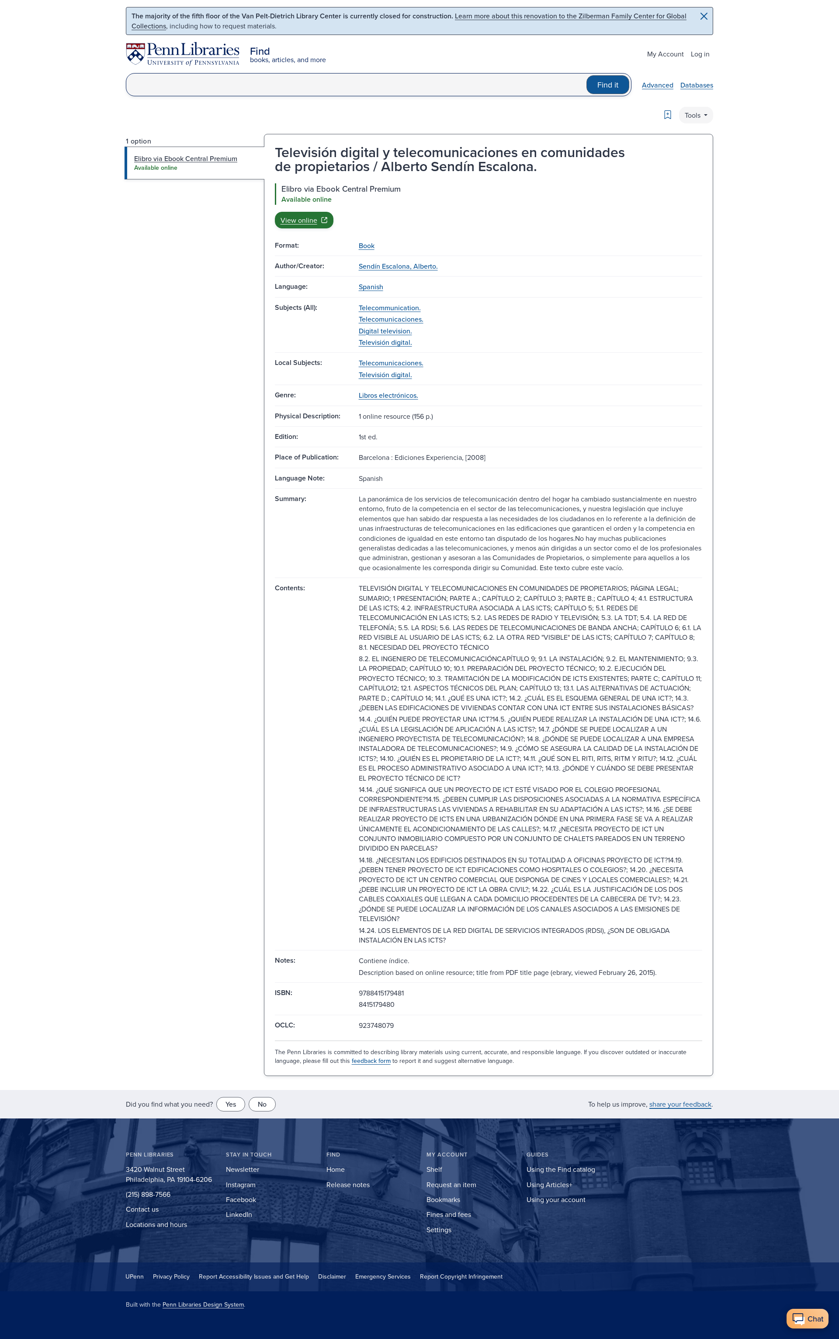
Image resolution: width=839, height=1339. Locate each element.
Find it (607, 84)
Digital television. (385, 331)
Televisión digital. (385, 342)
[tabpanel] (488, 205)
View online (299, 220)
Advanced (657, 85)
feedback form (371, 1060)
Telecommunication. (390, 307)
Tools (693, 115)
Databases (696, 85)
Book (366, 245)
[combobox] (356, 84)
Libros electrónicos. (388, 395)
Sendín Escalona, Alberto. (398, 266)
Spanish (371, 286)
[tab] (195, 163)
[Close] (704, 16)
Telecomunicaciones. (391, 319)
